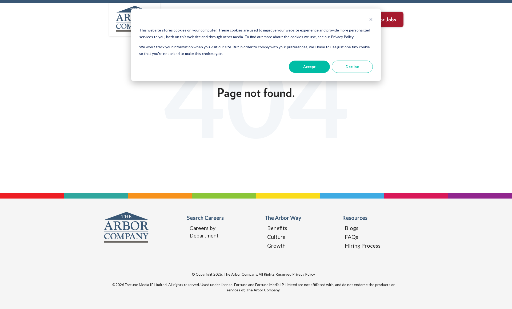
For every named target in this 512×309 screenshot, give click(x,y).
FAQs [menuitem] (351, 236)
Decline (352, 66)
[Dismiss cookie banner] (371, 20)
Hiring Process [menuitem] (363, 245)
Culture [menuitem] (276, 236)
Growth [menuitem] (276, 245)
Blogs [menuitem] (351, 228)
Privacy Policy (303, 274)
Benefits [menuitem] (277, 228)
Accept (309, 66)
